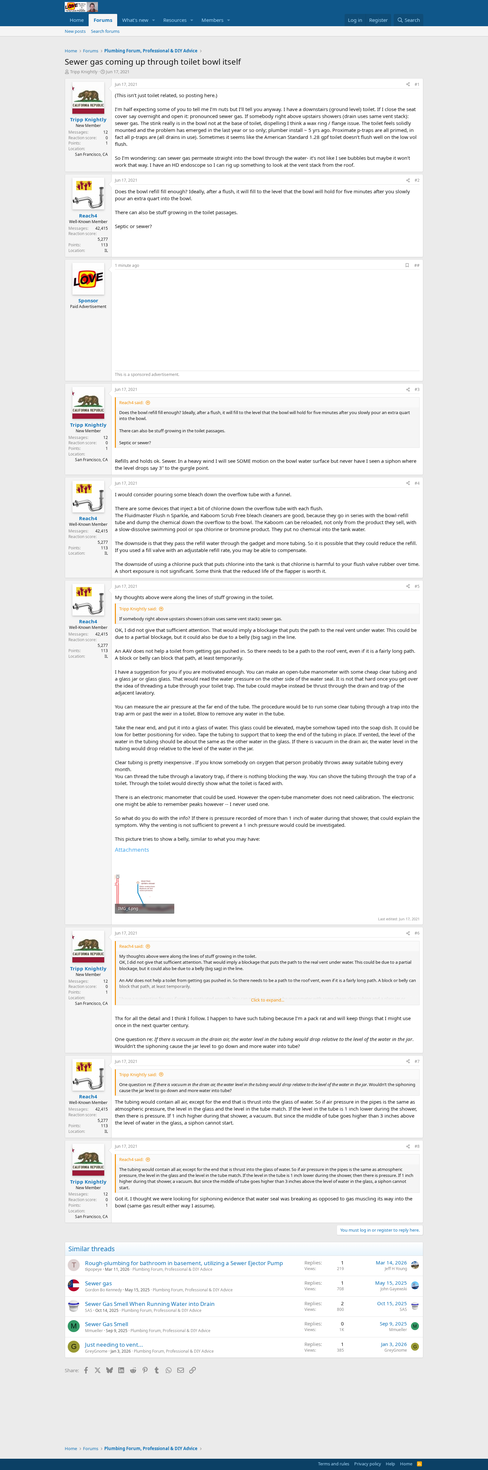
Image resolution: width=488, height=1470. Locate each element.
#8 (417, 1146)
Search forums (105, 31)
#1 (417, 84)
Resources (175, 20)
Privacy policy (367, 1464)
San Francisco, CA (91, 154)
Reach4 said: (131, 402)
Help (390, 1464)
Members (212, 20)
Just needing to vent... (114, 1344)
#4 (417, 483)
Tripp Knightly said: (138, 609)
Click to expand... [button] (267, 1000)
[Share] (408, 85)
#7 (417, 1061)
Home (77, 20)
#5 (417, 586)
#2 (417, 180)
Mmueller (94, 1330)
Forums (103, 20)
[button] (153, 20)
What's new (135, 20)
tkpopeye (93, 1269)
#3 (417, 389)
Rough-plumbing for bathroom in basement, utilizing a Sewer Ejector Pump (184, 1263)
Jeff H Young (396, 1268)
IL (106, 250)
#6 (417, 933)
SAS (88, 1310)
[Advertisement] (170, 319)
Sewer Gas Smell (106, 1324)
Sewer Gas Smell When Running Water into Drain (150, 1304)
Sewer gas (98, 1283)
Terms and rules (333, 1464)
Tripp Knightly (84, 72)
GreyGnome (96, 1351)
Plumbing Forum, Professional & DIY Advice (172, 1269)
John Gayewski (393, 1289)
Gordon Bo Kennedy (103, 1290)
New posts (75, 31)
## (417, 265)
